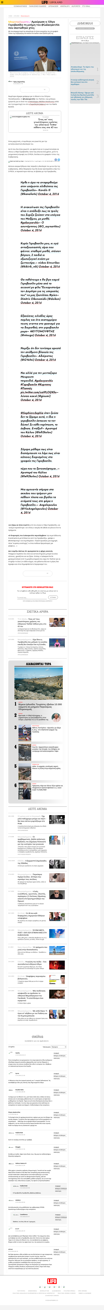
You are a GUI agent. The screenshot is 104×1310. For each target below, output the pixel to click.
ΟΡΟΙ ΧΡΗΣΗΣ (26, 601)
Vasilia (17, 1053)
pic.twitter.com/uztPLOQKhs (38, 393)
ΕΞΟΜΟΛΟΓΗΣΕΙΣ (20, 6)
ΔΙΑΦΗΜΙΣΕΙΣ (56, 1291)
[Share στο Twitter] (58, 159)
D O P (17, 1229)
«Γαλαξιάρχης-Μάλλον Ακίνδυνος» (41, 102)
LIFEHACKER (53, 6)
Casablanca (24, 1214)
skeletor (18, 1200)
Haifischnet (19, 1132)
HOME (10, 16)
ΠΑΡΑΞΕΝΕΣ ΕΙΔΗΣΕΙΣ (37, 6)
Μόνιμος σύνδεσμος (59, 1055)
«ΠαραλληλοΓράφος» (37, 104)
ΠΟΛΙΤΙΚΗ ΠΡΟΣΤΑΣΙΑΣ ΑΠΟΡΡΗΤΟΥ (42, 601)
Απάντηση (57, 1058)
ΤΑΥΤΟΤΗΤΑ (21, 1291)
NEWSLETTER (44, 1291)
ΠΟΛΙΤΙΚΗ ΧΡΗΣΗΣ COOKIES (67, 1293)
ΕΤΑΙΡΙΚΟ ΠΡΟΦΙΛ (69, 1291)
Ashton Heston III (20, 1163)
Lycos (17, 1073)
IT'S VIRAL (86, 6)
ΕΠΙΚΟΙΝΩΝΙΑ (32, 1291)
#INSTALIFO (65, 6)
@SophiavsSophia (32, 413)
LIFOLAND (56, 2)
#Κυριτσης (44, 385)
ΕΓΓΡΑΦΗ (53, 597)
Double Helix (19, 1090)
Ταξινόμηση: (47, 1047)
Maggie (17, 1147)
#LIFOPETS (76, 6)
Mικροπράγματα (25, 16)
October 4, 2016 (48, 194)
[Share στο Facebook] (55, 159)
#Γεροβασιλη (29, 385)
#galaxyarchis (30, 223)
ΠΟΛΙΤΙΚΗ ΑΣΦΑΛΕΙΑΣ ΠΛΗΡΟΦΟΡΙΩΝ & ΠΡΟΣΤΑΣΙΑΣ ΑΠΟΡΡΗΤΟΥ (34, 1293)
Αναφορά (56, 1053)
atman (10, 1249)
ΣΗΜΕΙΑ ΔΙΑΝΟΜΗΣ (85, 1293)
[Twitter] (58, 68)
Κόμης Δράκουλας (14, 1112)
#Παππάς (26, 389)
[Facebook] (55, 68)
